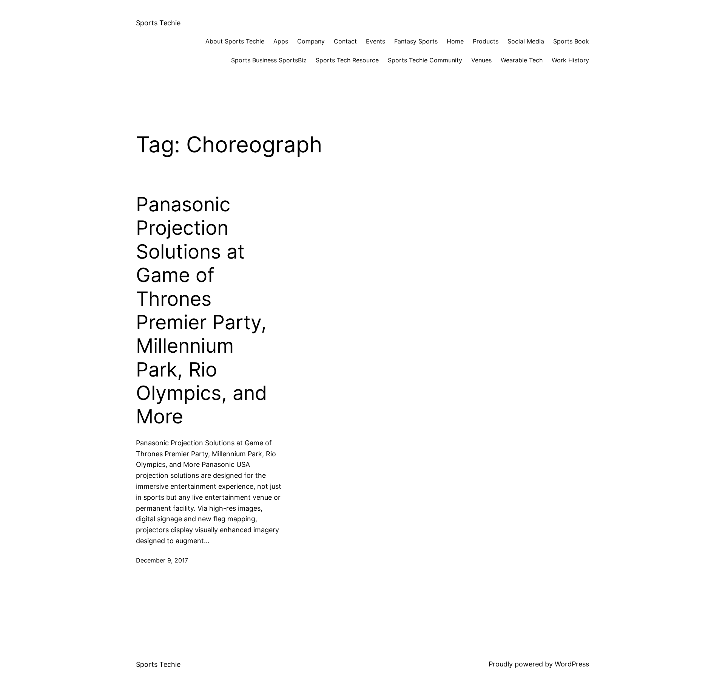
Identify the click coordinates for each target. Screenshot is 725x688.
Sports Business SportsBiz (269, 60)
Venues (481, 60)
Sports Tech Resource (347, 60)
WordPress (572, 664)
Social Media (526, 41)
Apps (280, 41)
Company (311, 41)
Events (375, 41)
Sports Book (571, 41)
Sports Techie (158, 23)
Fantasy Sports (416, 41)
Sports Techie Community (425, 60)
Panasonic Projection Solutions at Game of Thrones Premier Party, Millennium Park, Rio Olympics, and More (201, 311)
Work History (570, 60)
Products (485, 41)
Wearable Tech (522, 60)
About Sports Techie (234, 41)
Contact (345, 41)
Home (455, 41)
